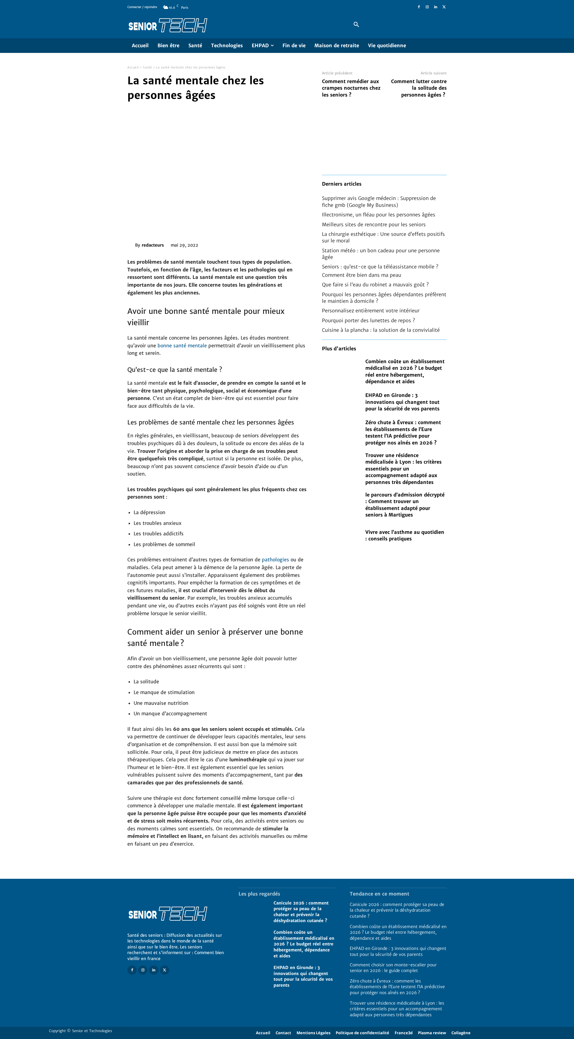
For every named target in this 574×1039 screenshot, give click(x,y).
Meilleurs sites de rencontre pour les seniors (374, 224)
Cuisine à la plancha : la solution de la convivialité (381, 330)
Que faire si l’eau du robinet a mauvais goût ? (375, 285)
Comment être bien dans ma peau (361, 275)
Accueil (133, 67)
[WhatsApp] (251, 244)
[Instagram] (427, 7)
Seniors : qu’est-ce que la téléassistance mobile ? (380, 267)
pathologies (275, 560)
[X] (444, 7)
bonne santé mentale (182, 346)
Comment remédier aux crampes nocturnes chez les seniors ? (351, 88)
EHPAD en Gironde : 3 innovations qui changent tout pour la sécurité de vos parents (402, 402)
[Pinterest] (238, 244)
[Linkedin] (435, 7)
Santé (147, 67)
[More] (265, 244)
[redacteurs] (131, 245)
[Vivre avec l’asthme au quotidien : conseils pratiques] (340, 535)
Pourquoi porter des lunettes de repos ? (368, 320)
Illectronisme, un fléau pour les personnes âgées (378, 215)
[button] (356, 24)
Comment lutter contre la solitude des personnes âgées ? (419, 88)
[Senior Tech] (231, 24)
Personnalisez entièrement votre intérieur (370, 311)
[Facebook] (419, 7)
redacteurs (153, 245)
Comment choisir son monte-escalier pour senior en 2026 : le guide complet (393, 968)
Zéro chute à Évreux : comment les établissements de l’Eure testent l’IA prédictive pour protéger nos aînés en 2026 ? (397, 986)
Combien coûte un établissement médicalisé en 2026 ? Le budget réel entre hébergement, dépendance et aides (304, 944)
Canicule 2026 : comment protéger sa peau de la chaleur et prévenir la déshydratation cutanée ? (301, 911)
